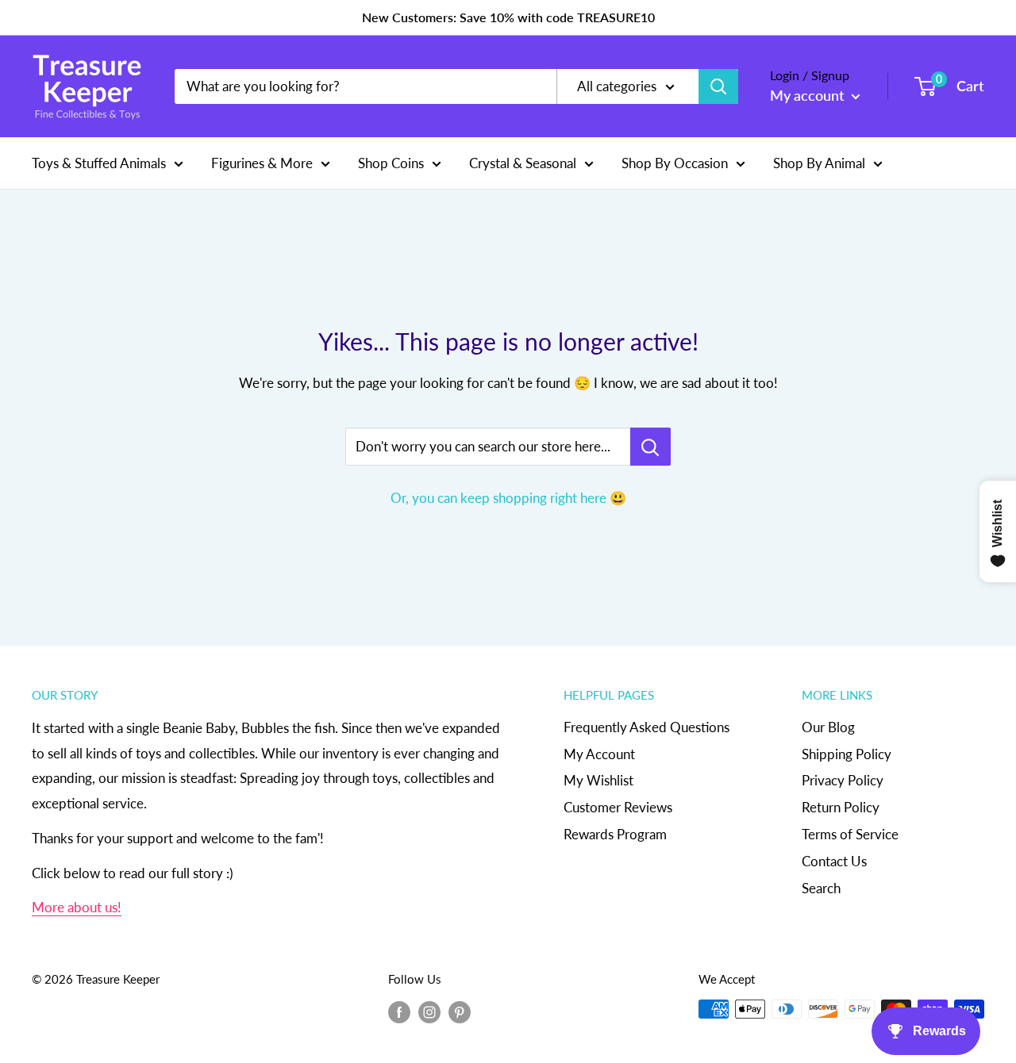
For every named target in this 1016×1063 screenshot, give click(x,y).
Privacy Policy (842, 780)
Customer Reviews (618, 807)
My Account (599, 754)
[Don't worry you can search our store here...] (650, 447)
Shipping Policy (846, 754)
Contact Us (834, 861)
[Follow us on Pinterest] (459, 1011)
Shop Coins (391, 162)
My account (809, 95)
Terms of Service (850, 834)
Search (821, 888)
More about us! (76, 907)
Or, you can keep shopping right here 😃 (508, 497)
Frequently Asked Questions (646, 727)
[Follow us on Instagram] (429, 1011)
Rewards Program (615, 834)
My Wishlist (598, 780)
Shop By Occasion (675, 162)
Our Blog (828, 727)
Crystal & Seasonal (522, 162)
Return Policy (840, 807)
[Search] (718, 86)
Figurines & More (262, 162)
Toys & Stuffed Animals (99, 162)
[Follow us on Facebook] (399, 1011)
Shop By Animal (819, 162)
